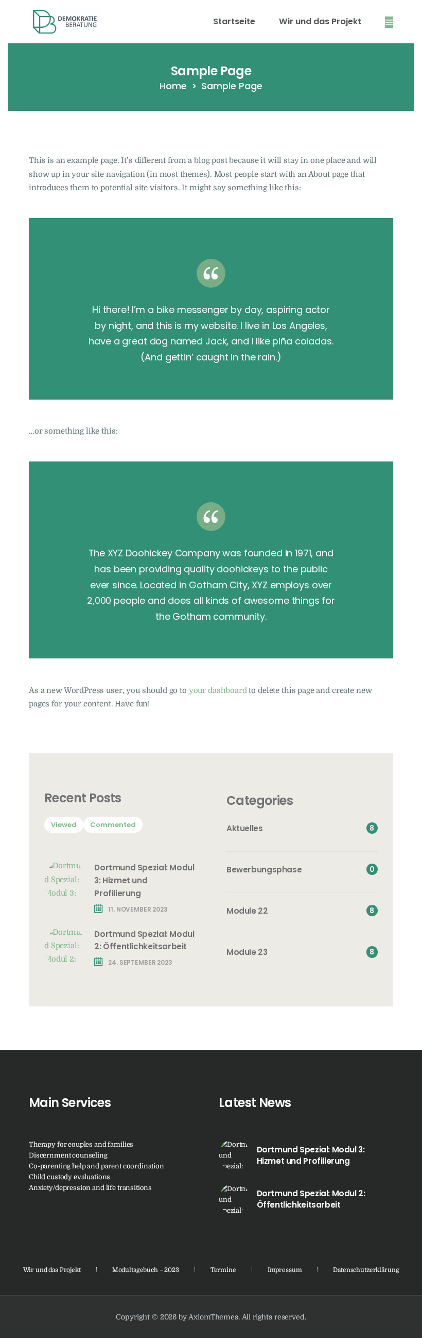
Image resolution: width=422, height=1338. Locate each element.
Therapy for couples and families (81, 1144)
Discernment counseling (68, 1155)
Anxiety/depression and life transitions (90, 1188)
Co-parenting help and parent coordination (96, 1166)
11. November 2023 (137, 909)
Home (173, 86)
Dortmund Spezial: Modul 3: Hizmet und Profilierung (144, 880)
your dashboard (218, 690)
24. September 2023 (140, 962)
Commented (113, 825)
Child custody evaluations (69, 1177)
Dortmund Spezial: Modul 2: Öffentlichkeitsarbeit (144, 940)
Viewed (64, 825)
